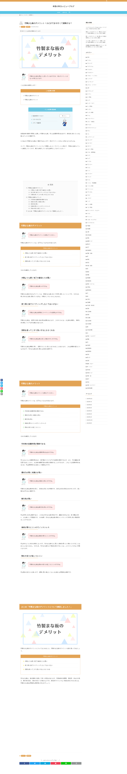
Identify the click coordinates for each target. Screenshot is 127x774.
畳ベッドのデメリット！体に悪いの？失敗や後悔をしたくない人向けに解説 (96, 37)
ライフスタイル (90, 222)
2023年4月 (89, 407)
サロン (88, 130)
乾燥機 (88, 228)
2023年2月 (89, 414)
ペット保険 (89, 204)
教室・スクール (90, 284)
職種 (88, 339)
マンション (89, 216)
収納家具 (89, 250)
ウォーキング (90, 81)
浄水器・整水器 (90, 305)
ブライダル (89, 192)
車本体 (88, 369)
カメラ (88, 100)
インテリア (89, 78)
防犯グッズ (89, 372)
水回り (88, 299)
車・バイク (89, 366)
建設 (88, 271)
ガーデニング (90, 91)
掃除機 (88, 277)
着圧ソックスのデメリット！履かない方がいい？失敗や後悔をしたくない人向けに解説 (96, 32)
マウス (88, 213)
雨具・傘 (89, 375)
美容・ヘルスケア (91, 336)
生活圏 (88, 317)
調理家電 (89, 348)
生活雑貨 (89, 323)
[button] (24, 763)
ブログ (88, 195)
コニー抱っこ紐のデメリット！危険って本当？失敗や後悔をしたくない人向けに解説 (95, 41)
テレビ (88, 167)
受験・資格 (89, 253)
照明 (88, 314)
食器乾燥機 (89, 388)
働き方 (88, 244)
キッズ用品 (89, 106)
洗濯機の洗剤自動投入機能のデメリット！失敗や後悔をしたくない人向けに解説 (96, 46)
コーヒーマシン (90, 118)
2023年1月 (89, 417)
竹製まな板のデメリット (35, 188)
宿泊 (88, 262)
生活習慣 (89, 320)
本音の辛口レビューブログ (63, 6)
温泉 (88, 308)
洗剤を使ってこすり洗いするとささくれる (42, 194)
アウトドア (89, 63)
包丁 (88, 247)
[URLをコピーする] (76, 763)
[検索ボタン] (69, 12)
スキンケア (89, 140)
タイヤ (88, 155)
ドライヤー (89, 173)
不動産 (88, 225)
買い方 (88, 357)
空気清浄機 (89, 330)
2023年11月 (89, 398)
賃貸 (88, 360)
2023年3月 (89, 410)
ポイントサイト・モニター (93, 210)
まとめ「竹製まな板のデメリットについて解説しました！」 (46, 211)
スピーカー (89, 143)
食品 (88, 382)
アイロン (89, 60)
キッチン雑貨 (90, 112)
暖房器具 (89, 290)
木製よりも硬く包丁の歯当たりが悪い (41, 190)
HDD (88, 57)
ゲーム (88, 115)
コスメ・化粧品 (90, 121)
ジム (88, 133)
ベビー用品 (89, 207)
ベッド (88, 201)
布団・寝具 (89, 265)
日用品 (88, 287)
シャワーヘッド (90, 137)
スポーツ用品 (90, 149)
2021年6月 (89, 423)
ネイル (88, 179)
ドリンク (89, 176)
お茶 (88, 87)
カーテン (89, 94)
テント (88, 170)
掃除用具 (89, 281)
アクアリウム (90, 66)
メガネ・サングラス (91, 219)
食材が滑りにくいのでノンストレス (40, 206)
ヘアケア (89, 198)
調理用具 (28, 26)
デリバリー (89, 164)
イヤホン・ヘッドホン (92, 75)
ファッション (90, 189)
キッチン (23, 26)
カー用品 (89, 97)
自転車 (88, 345)
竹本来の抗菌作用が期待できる (39, 199)
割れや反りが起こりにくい (38, 208)
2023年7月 (89, 401)
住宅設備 (89, 235)
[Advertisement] (50, 165)
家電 (88, 259)
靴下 (88, 379)
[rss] (107, 1)
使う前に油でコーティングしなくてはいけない (43, 192)
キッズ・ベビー (90, 103)
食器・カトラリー (91, 385)
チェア (88, 158)
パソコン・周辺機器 (91, 182)
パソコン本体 (90, 186)
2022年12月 (89, 420)
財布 (88, 354)
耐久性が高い (34, 204)
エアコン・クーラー (91, 84)
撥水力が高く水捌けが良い (38, 201)
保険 (88, 238)
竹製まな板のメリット (34, 197)
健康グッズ (89, 241)
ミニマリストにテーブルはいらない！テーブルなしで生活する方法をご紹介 (96, 28)
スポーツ (89, 146)
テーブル (89, 161)
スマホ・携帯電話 (91, 152)
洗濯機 (88, 302)
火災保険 (89, 311)
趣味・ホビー (90, 363)
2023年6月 (89, 404)
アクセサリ (89, 69)
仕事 (88, 231)
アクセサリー (90, 72)
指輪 (88, 274)
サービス (89, 124)
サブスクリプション (91, 127)
